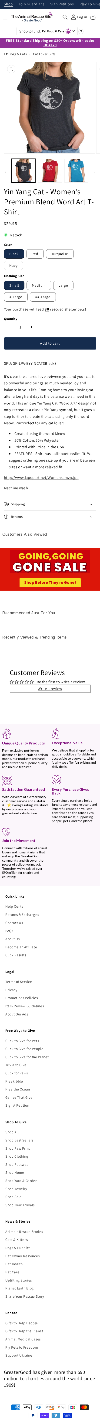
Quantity (10, 318)
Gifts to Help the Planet (24, 1331)
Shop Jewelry (16, 1188)
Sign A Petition (17, 1105)
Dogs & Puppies (17, 1247)
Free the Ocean (17, 1089)
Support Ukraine (18, 1355)
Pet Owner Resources (22, 1255)
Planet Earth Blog (19, 1288)
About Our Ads (16, 1014)
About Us (12, 938)
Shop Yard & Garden (21, 1180)
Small (14, 285)
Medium (39, 285)
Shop (8, 4)
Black (14, 253)
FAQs (9, 930)
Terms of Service (18, 981)
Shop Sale (13, 1196)
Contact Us (14, 922)
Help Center (15, 906)
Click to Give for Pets (22, 1040)
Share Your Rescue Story (24, 1296)
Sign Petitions (62, 4)
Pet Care (12, 1272)
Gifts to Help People (21, 1323)
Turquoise (59, 253)
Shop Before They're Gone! (50, 582)
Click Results (15, 955)
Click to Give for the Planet (27, 1056)
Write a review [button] (50, 688)
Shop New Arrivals (20, 1204)
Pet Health (14, 1263)
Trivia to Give (16, 1064)
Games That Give (19, 1097)
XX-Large (42, 296)
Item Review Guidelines (24, 1006)
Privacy (11, 989)
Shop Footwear (17, 1164)
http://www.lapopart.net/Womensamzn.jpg (41, 477)
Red (35, 253)
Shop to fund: (41, 31)
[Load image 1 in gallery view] (24, 171)
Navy (13, 265)
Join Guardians (31, 4)
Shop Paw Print (17, 1148)
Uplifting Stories (18, 1280)
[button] (65, 17)
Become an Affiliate (21, 947)
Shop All (12, 1132)
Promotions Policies (21, 997)
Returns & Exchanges (22, 914)
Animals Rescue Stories (24, 1231)
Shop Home (14, 1172)
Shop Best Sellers (19, 1140)
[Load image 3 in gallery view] (76, 171)
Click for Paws (16, 1073)
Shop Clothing (16, 1156)
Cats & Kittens (16, 1239)
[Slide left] (5, 172)
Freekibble (14, 1081)
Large (63, 285)
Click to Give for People (24, 1048)
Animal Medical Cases (23, 1339)
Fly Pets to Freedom (21, 1347)
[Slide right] (95, 172)
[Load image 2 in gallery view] (50, 171)
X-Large (16, 296)
